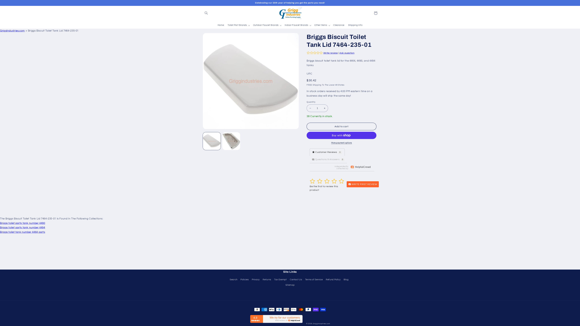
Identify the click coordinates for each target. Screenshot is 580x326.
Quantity (311, 102)
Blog (346, 279)
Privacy (256, 279)
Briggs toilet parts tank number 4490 (22, 223)
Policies (244, 279)
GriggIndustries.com (12, 30)
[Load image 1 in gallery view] (212, 141)
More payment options (341, 143)
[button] (206, 13)
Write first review (364, 184)
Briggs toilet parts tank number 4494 (22, 227)
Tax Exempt (280, 279)
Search (233, 279)
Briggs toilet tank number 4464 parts (22, 232)
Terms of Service (314, 279)
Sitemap (290, 285)
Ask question (346, 53)
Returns (267, 279)
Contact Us (296, 279)
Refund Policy (333, 279)
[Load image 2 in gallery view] (231, 141)
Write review (330, 53)
